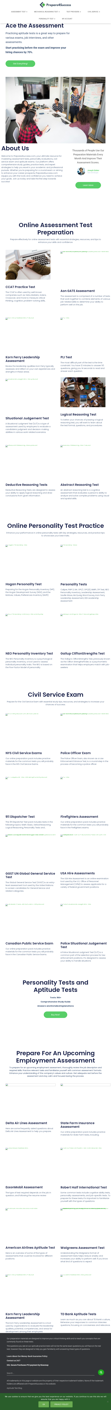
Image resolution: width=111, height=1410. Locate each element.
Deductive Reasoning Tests (26, 485)
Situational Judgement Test (27, 418)
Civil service (93, 12)
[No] (107, 1401)
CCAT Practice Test (20, 287)
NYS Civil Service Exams (24, 753)
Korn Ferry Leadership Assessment (23, 359)
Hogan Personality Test (24, 584)
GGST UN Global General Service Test (30, 875)
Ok (44, 1404)
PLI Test (66, 357)
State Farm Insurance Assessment (77, 1125)
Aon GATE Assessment (78, 291)
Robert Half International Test (84, 1187)
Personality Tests (74, 584)
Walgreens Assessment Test (83, 1248)
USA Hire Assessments (78, 873)
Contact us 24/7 (13, 1360)
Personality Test (46, 19)
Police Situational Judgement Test (84, 945)
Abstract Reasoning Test (80, 485)
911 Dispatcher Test (20, 817)
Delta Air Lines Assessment (26, 1123)
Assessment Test (18, 12)
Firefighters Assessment (79, 817)
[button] (26, 12)
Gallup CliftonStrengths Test (83, 653)
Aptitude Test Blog (14, 1388)
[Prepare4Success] (55, 4)
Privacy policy (61, 1404)
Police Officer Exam (76, 753)
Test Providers (73, 12)
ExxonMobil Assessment (24, 1187)
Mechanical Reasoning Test (46, 12)
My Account (67, 19)
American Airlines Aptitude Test (30, 1248)
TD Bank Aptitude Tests (78, 1314)
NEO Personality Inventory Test (29, 653)
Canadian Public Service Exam (29, 943)
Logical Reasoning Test (78, 414)
